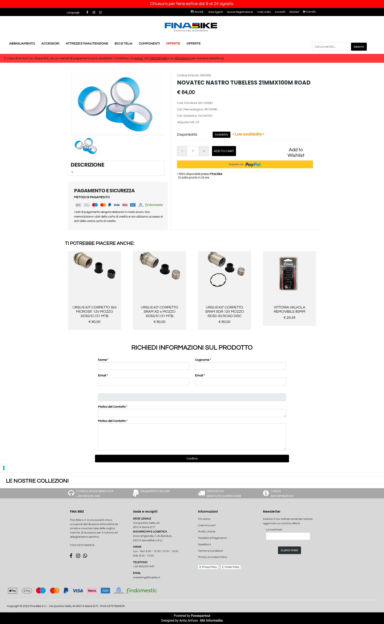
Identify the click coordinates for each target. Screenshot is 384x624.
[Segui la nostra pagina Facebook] (87, 12)
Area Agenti (215, 12)
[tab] (116, 168)
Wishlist (294, 12)
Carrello (311, 11)
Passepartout (200, 616)
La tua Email (274, 530)
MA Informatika (211, 620)
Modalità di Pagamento (212, 538)
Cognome (203, 359)
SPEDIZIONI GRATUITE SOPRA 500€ (224, 494)
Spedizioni (204, 544)
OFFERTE (173, 43)
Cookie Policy (232, 567)
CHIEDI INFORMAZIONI (282, 494)
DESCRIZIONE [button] (116, 164)
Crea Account (207, 525)
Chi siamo (204, 519)
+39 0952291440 (143, 566)
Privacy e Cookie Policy (212, 557)
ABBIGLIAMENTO (22, 43)
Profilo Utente (206, 531)
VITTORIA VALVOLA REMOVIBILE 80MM (289, 309)
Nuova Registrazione (240, 12)
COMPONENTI (149, 43)
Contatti (280, 12)
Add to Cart (224, 151)
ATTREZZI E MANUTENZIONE (87, 43)
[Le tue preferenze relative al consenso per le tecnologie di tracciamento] (4, 468)
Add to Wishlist (296, 152)
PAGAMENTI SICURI (155, 491)
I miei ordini (264, 12)
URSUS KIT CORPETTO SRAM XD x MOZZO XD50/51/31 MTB (159, 311)
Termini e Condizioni (210, 550)
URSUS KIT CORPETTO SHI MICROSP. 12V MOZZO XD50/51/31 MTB (94, 311)
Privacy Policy (209, 567)
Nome (103, 359)
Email (103, 375)
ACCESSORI (50, 43)
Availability (221, 134)
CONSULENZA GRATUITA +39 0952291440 (94, 494)
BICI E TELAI (123, 43)
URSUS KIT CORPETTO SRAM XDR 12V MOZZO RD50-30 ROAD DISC (224, 311)
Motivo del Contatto (112, 406)
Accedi (198, 11)
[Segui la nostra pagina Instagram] (94, 12)
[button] (359, 47)
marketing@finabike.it (146, 577)
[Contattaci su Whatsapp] (100, 12)
